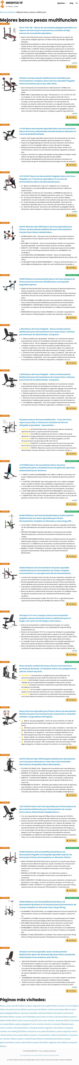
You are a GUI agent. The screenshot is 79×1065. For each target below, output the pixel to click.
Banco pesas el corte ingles (65, 1006)
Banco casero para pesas (53, 1009)
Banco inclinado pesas (48, 1039)
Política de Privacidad (44, 1055)
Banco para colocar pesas (24, 1020)
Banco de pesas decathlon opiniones (31, 1013)
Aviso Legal (23, 1055)
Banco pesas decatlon (9, 1006)
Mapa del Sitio (55, 1055)
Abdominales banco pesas (12, 1035)
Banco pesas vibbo (18, 1042)
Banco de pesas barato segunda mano (41, 1028)
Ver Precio (72, 67)
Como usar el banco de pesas (50, 1020)
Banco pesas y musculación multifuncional (43, 1035)
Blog (71, 3)
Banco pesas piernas (31, 1009)
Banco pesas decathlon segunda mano (45, 1042)
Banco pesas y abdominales (24, 1039)
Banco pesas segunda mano (63, 1031)
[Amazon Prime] (74, 63)
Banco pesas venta (18, 1017)
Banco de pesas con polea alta (36, 1031)
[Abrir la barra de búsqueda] (76, 3)
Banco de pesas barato (10, 1009)
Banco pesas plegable (19, 1024)
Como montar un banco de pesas (45, 1024)
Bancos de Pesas (7, 12)
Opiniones (61, 3)
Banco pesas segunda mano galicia (36, 1006)
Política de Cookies (32, 1055)
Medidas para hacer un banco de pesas (45, 1017)
